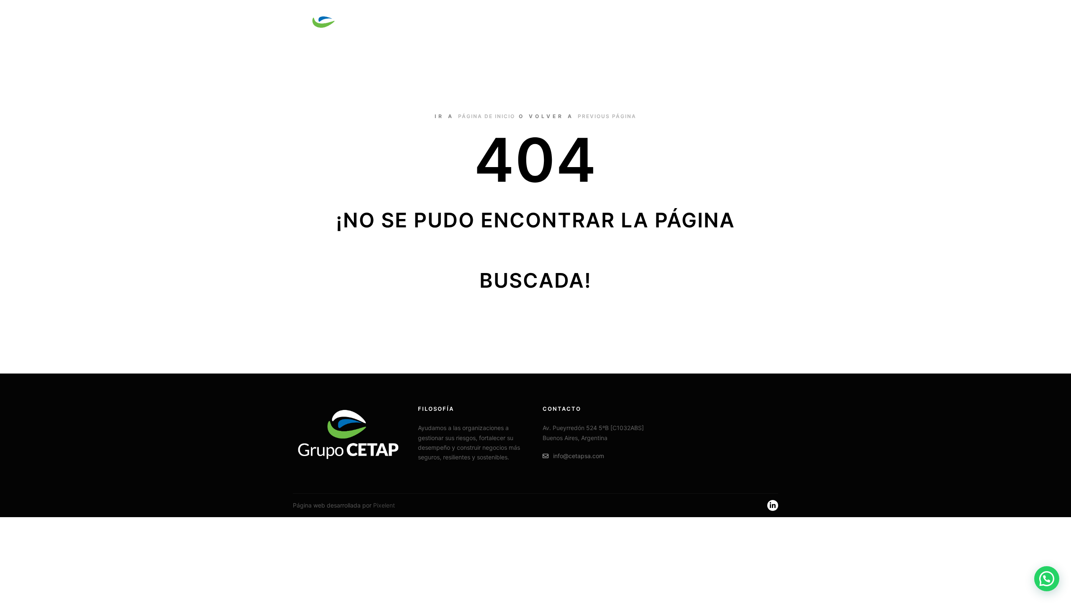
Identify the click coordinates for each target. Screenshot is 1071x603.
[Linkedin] (772, 505)
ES (720, 25)
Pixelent (384, 505)
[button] (1046, 578)
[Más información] (764, 25)
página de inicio (486, 116)
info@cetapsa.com (578, 455)
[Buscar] (749, 25)
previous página (607, 116)
